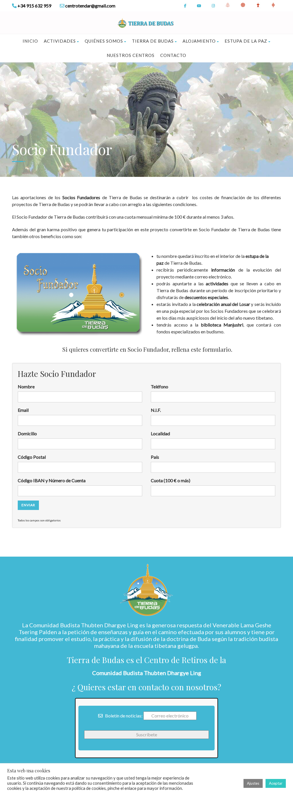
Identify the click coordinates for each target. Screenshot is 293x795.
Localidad (160, 433)
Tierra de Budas (153, 40)
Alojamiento (199, 40)
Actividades (60, 40)
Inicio (30, 40)
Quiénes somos (104, 40)
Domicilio (27, 433)
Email (23, 410)
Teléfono (159, 386)
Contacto (173, 55)
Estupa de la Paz (246, 40)
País (155, 457)
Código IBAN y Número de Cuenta (52, 480)
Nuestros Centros (131, 55)
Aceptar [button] (275, 783)
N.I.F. (156, 410)
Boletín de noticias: (123, 715)
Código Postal (32, 457)
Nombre (26, 386)
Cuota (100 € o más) (170, 480)
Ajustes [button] (253, 783)
